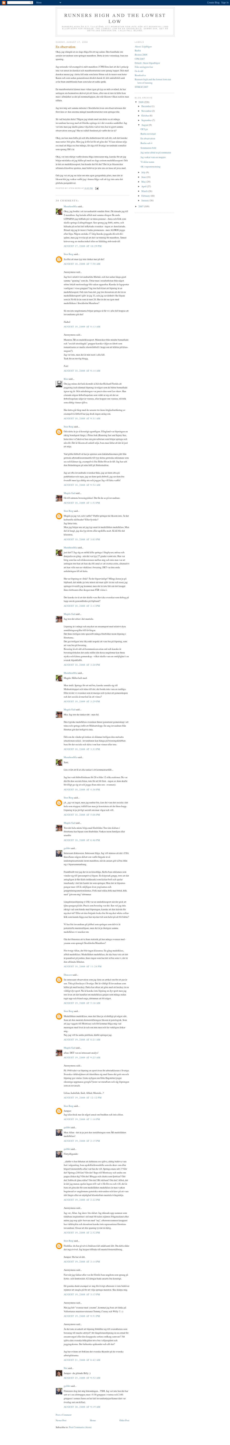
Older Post (124, 1420)
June (143, 177)
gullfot (67, 848)
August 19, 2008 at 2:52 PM (82, 1232)
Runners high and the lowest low (115, 18)
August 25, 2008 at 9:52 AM (82, 1377)
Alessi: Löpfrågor (143, 46)
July (143, 172)
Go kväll (139, 71)
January (145, 200)
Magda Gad (69, 493)
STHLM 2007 (141, 86)
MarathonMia (70, 206)
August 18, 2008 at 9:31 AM (82, 418)
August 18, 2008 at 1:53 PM (82, 502)
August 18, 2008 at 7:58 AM (82, 263)
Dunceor (68, 974)
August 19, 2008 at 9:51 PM (82, 1316)
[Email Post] (96, 188)
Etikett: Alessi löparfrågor (147, 63)
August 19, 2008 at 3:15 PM (82, 1294)
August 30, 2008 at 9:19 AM (82, 1406)
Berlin (138, 50)
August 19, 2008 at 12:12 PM (83, 1097)
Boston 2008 (141, 54)
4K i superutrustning (150, 166)
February (146, 195)
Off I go (144, 129)
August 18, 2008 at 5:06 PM (82, 814)
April (144, 186)
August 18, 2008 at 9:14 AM (82, 370)
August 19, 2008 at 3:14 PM (82, 1261)
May (143, 181)
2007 (141, 206)
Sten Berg (68, 254)
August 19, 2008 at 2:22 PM (82, 1199)
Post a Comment (64, 1414)
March (144, 191)
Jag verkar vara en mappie (153, 157)
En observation (148, 138)
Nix (65, 1368)
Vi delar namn (147, 161)
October (145, 115)
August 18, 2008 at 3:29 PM (82, 701)
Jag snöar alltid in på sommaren (156, 152)
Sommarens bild (148, 147)
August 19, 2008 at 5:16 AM (82, 1003)
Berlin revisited (148, 133)
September (146, 120)
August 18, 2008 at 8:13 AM (82, 326)
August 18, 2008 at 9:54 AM (82, 485)
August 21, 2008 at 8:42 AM (82, 1360)
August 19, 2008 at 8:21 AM (82, 1039)
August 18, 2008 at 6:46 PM (82, 840)
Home (93, 1420)
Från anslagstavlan (144, 66)
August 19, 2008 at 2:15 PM (82, 1140)
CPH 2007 (140, 58)
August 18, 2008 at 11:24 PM (83, 966)
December (146, 106)
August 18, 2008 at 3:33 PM (82, 749)
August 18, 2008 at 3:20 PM (82, 664)
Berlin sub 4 (146, 143)
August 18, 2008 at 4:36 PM (82, 789)
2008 (141, 102)
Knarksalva (140, 75)
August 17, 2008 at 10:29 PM (83, 246)
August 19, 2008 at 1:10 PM (82, 1119)
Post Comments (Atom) (80, 1427)
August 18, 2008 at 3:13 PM (82, 605)
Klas (66, 378)
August (145, 124)
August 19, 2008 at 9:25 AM (82, 1057)
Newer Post (61, 1420)
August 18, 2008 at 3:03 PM (82, 539)
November (146, 110)
